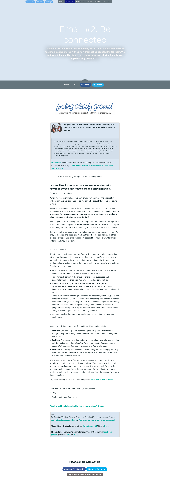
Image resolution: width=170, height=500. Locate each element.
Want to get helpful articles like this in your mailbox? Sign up (77, 406)
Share (86, 85)
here (106, 426)
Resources (99, 1)
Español (30, 2)
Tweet (99, 85)
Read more (56, 162)
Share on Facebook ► (74, 469)
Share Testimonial (84, 1)
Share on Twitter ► (96, 469)
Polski (40, 2)
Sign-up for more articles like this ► (85, 474)
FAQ (109, 1)
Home (61, 1)
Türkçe (49, 2)
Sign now (69, 1)
